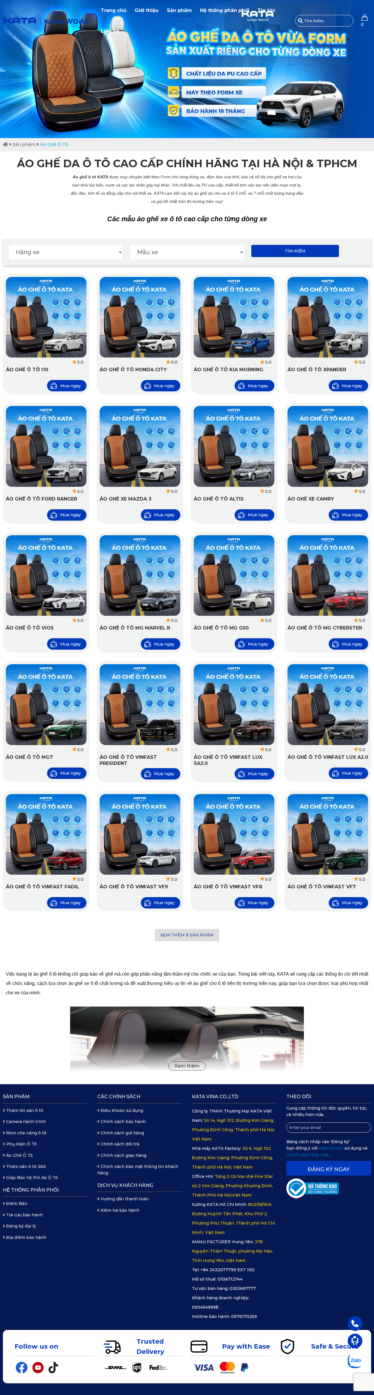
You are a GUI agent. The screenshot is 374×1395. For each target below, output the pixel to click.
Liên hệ (110, 31)
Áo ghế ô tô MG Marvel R (135, 628)
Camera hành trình (25, 1121)
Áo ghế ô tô (84, 177)
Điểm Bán (16, 1203)
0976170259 (244, 1316)
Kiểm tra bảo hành (119, 1210)
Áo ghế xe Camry (311, 499)
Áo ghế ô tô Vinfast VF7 (322, 887)
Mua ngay (70, 385)
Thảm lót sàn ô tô (24, 1110)
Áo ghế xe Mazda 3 (125, 499)
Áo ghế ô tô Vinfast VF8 (228, 887)
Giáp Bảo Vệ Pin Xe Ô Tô (31, 1177)
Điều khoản (331, 1148)
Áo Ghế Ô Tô (54, 144)
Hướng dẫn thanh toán (124, 1199)
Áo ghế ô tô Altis (219, 499)
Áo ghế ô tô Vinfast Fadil (42, 887)
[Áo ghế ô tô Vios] (46, 575)
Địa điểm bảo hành (25, 1237)
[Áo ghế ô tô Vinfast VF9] (140, 834)
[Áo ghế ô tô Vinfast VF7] (328, 834)
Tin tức (266, 10)
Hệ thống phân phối (224, 10)
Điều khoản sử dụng (121, 1110)
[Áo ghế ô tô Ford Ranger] (46, 446)
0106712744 (230, 1279)
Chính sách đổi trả (119, 1144)
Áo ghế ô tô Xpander (317, 369)
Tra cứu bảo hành (24, 1215)
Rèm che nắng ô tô (25, 1133)
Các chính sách (118, 1096)
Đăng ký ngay (329, 1169)
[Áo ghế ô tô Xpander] (328, 317)
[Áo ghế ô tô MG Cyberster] (328, 575)
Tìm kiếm (295, 251)
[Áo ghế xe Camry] (328, 446)
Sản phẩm (179, 10)
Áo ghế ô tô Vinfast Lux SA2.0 (228, 760)
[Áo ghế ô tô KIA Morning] (234, 317)
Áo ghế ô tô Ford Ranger (41, 499)
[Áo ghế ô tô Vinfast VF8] (234, 834)
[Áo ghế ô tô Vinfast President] (140, 704)
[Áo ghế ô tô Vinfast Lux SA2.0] (234, 704)
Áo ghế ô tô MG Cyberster (325, 628)
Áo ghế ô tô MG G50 (221, 628)
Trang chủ (114, 10)
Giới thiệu (147, 10)
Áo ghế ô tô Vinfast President (128, 760)
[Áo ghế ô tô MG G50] (234, 575)
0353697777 (243, 1288)
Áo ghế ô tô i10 (27, 369)
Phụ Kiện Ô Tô (21, 1144)
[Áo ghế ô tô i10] (46, 317)
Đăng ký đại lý (20, 1226)
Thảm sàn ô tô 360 (25, 1166)
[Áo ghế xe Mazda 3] (140, 446)
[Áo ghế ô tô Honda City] (140, 317)
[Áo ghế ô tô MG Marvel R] (140, 575)
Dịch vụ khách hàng (125, 1185)
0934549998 (205, 1307)
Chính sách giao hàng (122, 1155)
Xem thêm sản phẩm (187, 935)
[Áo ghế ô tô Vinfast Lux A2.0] (328, 704)
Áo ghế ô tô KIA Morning (228, 369)
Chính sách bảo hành (122, 1121)
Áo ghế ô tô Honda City (133, 369)
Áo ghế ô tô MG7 (29, 757)
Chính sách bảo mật (308, 1154)
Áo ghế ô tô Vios (30, 628)
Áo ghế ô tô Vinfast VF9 (134, 887)
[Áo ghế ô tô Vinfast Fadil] (46, 834)
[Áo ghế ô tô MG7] (46, 704)
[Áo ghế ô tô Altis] (234, 446)
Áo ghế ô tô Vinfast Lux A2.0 (328, 757)
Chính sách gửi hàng (121, 1133)
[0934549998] (355, 1323)
